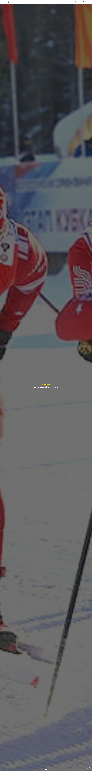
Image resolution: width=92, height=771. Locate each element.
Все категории (52, 1)
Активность (63, 1)
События (39, 1)
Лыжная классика (46, 384)
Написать (70, 1)
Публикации (45, 1)
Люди (58, 1)
